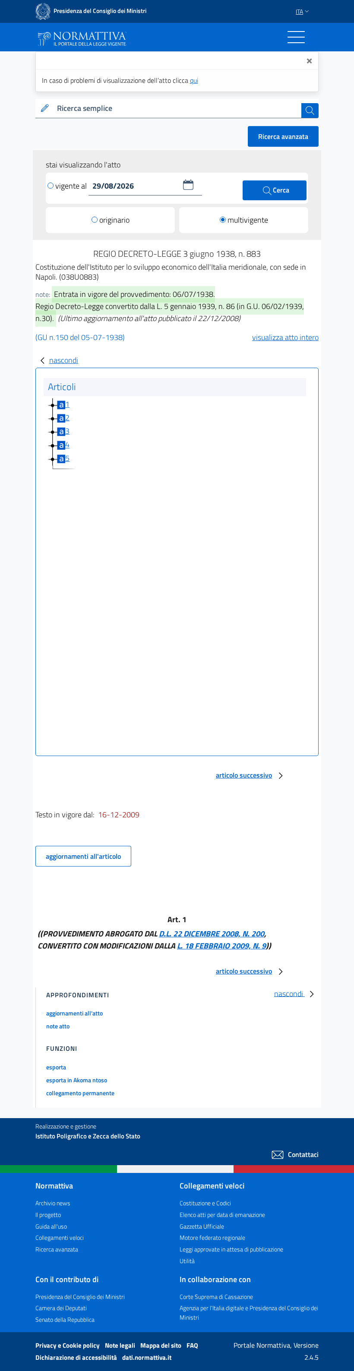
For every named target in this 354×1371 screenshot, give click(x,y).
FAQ (192, 1345)
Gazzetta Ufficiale (202, 1226)
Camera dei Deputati (61, 1307)
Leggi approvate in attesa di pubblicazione (231, 1249)
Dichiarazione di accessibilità (76, 1357)
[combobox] (177, 108)
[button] (188, 184)
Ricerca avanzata (283, 136)
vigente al (71, 186)
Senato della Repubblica (65, 1319)
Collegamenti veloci (59, 1237)
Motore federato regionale (212, 1237)
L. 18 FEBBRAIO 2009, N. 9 (221, 946)
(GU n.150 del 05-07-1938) (80, 337)
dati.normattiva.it (146, 1357)
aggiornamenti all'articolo (83, 856)
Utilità (187, 1260)
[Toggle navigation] (296, 37)
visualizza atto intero (285, 337)
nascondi (63, 360)
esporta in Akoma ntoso (76, 1079)
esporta (56, 1067)
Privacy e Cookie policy (68, 1345)
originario (114, 220)
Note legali (120, 1345)
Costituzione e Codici (205, 1202)
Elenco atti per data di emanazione (222, 1214)
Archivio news (52, 1202)
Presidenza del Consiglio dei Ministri (80, 1296)
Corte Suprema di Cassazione (216, 1296)
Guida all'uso (51, 1226)
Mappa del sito (161, 1345)
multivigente (248, 220)
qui (194, 80)
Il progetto (48, 1214)
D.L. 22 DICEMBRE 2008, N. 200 (211, 933)
